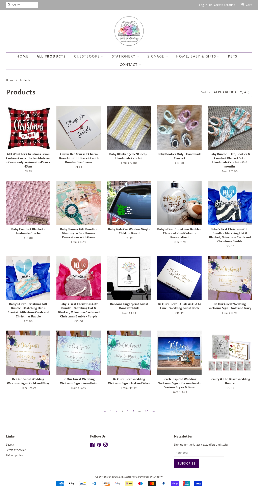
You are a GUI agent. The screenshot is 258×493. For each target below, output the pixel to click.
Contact (129, 65)
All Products (51, 56)
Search (10, 444)
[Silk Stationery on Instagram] (105, 445)
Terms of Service (16, 450)
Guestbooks (87, 56)
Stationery (124, 56)
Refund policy (14, 455)
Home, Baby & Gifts (196, 56)
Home (22, 56)
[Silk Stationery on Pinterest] (99, 445)
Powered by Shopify (150, 476)
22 (146, 411)
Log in (203, 5)
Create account (224, 5)
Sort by (205, 92)
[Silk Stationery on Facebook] (92, 445)
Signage (156, 56)
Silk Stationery (128, 476)
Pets (232, 56)
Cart (249, 5)
